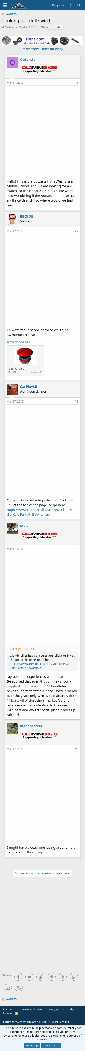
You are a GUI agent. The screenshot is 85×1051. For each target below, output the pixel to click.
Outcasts (11, 27)
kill (48, 27)
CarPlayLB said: (20, 649)
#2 (76, 231)
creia (24, 525)
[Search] (79, 5)
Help (70, 1009)
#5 (76, 749)
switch (58, 27)
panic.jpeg (16, 368)
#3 (76, 401)
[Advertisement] (42, 131)
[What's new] (71, 5)
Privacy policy (55, 1009)
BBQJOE (26, 216)
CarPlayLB (28, 386)
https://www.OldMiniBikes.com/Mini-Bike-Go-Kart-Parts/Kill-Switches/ (40, 512)
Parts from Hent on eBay (42, 48)
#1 (76, 83)
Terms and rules (31, 1009)
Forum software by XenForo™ (36, 1021)
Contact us (10, 1009)
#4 (76, 549)
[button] (5, 5)
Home (7, 1013)
